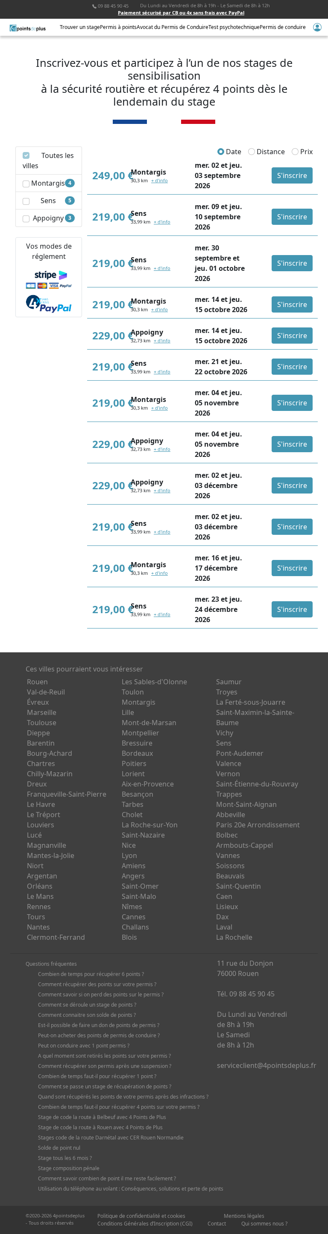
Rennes (39, 906)
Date (232, 151)
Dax (222, 916)
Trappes (229, 794)
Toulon (133, 692)
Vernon (228, 773)
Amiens (134, 865)
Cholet (132, 814)
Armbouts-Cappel (244, 845)
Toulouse (41, 722)
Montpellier (140, 733)
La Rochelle (234, 937)
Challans (135, 927)
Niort (35, 865)
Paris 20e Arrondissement (258, 824)
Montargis (138, 702)
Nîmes (132, 906)
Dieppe (38, 733)
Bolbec (227, 835)
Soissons (230, 865)
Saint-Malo (139, 896)
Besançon (137, 794)
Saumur (229, 681)
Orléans (40, 886)
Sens (223, 743)
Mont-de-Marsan (149, 722)
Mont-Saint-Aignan (246, 804)
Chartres (41, 763)
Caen (224, 896)
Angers (133, 876)
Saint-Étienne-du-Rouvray (257, 784)
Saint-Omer (140, 886)
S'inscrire (292, 175)
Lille (128, 712)
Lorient (133, 773)
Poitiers (134, 763)
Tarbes (133, 804)
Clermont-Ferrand (56, 937)
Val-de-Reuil (46, 692)
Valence (228, 763)
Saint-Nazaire (143, 835)
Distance (270, 151)
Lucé (34, 835)
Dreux (37, 784)
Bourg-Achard (49, 753)
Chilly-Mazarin (50, 773)
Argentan (42, 876)
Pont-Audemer (240, 753)
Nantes (38, 927)
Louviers (40, 824)
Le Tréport (43, 814)
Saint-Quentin (238, 886)
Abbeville (230, 814)
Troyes (226, 692)
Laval (224, 927)
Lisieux (227, 906)
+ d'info (159, 180)
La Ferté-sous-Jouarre (250, 702)
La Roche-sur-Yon (150, 824)
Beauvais (230, 876)
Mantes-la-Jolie (50, 855)
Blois (129, 937)
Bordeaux (137, 753)
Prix (306, 151)
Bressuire (137, 743)
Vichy (224, 733)
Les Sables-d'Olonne (154, 681)
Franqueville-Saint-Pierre (66, 794)
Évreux (38, 702)
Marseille (41, 712)
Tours (36, 916)
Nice (129, 845)
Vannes (228, 855)
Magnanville (46, 845)
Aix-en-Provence (148, 784)
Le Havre (41, 804)
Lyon (129, 855)
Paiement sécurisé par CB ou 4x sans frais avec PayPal (181, 12)
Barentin (41, 743)
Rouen (37, 681)
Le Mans (40, 896)
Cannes (134, 916)
